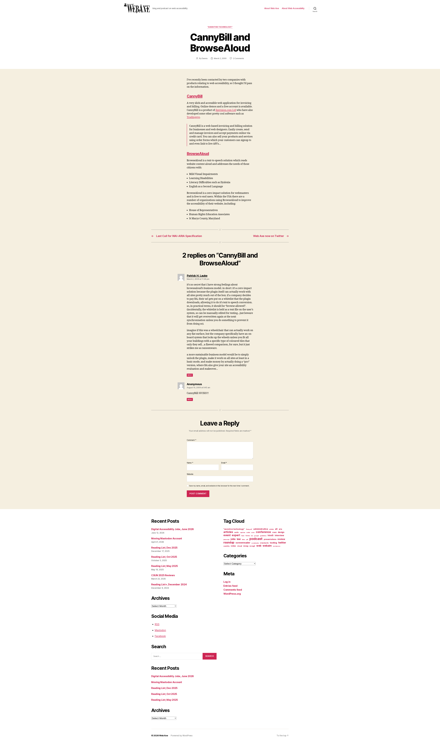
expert (236, 535)
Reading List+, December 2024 (169, 584)
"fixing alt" (249, 529)
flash (242, 535)
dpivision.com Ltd (226, 110)
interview (279, 535)
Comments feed (232, 589)
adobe (271, 529)
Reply (190, 375)
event (227, 535)
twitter (282, 542)
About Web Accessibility (293, 8)
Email (224, 463)
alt (276, 529)
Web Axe (163, 735)
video (233, 546)
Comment (191, 440)
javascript (226, 539)
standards (264, 543)
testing (273, 542)
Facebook (160, 636)
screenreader (243, 542)
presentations (270, 539)
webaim (267, 545)
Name (190, 463)
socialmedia (255, 543)
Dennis (204, 58)
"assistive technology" (219, 27)
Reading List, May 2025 (164, 566)
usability (226, 546)
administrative (260, 529)
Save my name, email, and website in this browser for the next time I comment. (219, 486)
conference (263, 532)
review (281, 539)
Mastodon (160, 630)
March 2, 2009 (220, 58)
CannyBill (194, 96)
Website (190, 474)
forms (248, 535)
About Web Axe (271, 8)
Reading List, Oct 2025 (164, 556)
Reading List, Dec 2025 (164, 547)
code (248, 532)
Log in (226, 581)
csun (274, 532)
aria (280, 529)
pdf (247, 539)
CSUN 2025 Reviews (163, 575)
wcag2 (252, 546)
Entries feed (230, 585)
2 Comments (238, 58)
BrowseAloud (198, 153)
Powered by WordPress (181, 735)
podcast (256, 539)
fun (252, 535)
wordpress (276, 546)
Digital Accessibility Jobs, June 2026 (172, 529)
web (258, 545)
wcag (245, 546)
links (243, 539)
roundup (228, 542)
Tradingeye (193, 117)
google (256, 535)
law (239, 539)
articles (228, 532)
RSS (157, 624)
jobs (233, 539)
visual (239, 546)
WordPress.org (232, 593)
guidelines (263, 535)
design (281, 532)
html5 (271, 535)
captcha (242, 532)
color (253, 532)
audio (236, 532)
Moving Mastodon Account (166, 538)
